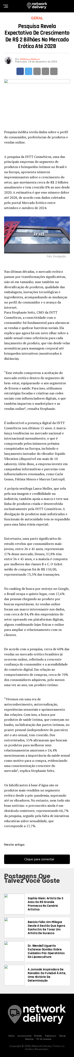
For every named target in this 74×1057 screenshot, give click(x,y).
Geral (62, 1035)
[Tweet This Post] (28, 71)
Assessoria (24, 1035)
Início (11, 1035)
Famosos (50, 1035)
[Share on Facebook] (20, 71)
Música (29, 1039)
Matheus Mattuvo (30, 59)
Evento (38, 1035)
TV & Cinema (43, 1039)
